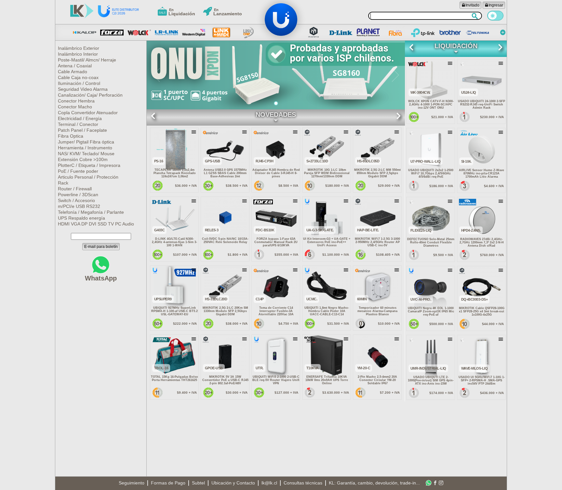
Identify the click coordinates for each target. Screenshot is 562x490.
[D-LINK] (341, 32)
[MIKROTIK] (313, 32)
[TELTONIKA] (477, 32)
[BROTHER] (450, 32)
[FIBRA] (395, 32)
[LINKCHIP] (248, 32)
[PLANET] (368, 32)
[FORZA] (112, 32)
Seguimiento (131, 482)
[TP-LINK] (423, 32)
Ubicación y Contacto (233, 482)
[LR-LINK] (166, 32)
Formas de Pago (168, 482)
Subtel (198, 482)
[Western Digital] (194, 32)
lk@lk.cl (269, 482)
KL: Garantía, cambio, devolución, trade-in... (374, 482)
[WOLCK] (139, 32)
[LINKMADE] (221, 32)
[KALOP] (84, 32)
